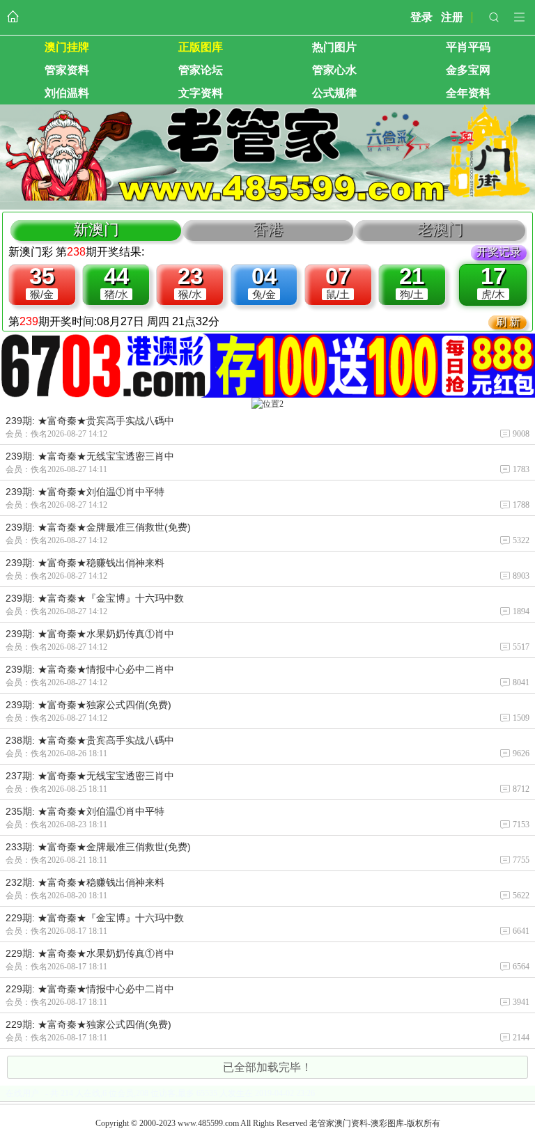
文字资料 (200, 93)
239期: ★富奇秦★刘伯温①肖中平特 (85, 491)
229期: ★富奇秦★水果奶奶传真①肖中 (90, 953)
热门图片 (334, 47)
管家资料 (67, 70)
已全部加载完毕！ (267, 1067)
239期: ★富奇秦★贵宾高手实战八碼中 (90, 420)
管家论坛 (200, 70)
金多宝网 (468, 70)
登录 (421, 17)
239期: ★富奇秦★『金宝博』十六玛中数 (95, 598)
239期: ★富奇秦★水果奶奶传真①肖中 (90, 633)
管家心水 (334, 70)
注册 (452, 17)
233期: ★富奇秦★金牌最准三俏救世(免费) (98, 846)
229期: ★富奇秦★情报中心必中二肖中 (90, 988)
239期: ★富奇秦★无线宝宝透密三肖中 (90, 456)
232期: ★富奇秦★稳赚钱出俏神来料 (85, 882)
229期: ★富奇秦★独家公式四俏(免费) (88, 1024)
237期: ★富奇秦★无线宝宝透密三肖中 (90, 775)
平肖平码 (468, 47)
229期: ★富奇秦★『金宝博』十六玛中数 (95, 917)
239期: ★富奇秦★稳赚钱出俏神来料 (85, 562)
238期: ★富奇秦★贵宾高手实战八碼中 (90, 740)
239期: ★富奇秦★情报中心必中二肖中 (90, 669)
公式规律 (334, 93)
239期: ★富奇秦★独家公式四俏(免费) (88, 704)
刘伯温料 (67, 93)
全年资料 (468, 93)
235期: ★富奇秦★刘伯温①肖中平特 (85, 811)
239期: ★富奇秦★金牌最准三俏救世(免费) (98, 527)
